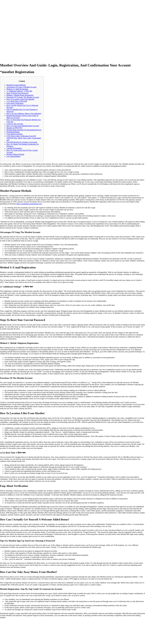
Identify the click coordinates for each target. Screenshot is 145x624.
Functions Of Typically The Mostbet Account (22, 97)
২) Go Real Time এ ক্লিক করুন (16, 101)
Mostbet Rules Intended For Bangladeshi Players (23, 130)
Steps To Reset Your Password (17, 93)
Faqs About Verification (14, 103)
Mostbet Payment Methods (16, 85)
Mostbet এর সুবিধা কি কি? (14, 128)
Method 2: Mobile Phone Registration (19, 95)
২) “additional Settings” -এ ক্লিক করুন (19, 91)
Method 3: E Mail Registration (17, 89)
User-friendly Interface (14, 134)
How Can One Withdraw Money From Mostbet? (23, 114)
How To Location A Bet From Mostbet (20, 99)
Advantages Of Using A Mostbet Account (21, 87)
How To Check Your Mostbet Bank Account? (22, 126)
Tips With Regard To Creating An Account (21, 142)
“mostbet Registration (14, 148)
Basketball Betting (13, 132)
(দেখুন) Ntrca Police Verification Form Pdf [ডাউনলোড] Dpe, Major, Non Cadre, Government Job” (23, 138)
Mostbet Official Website (15, 154)
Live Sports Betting (13, 156)
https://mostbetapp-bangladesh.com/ (29, 204)
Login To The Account (14, 124)
